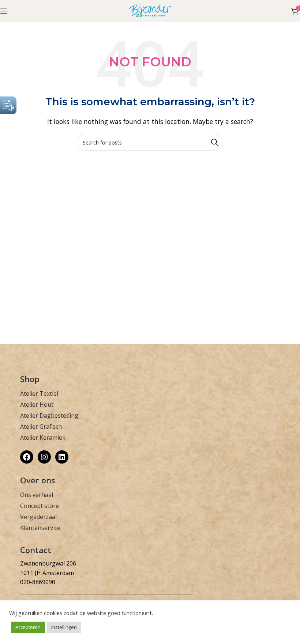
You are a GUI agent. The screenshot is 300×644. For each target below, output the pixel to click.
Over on (35, 480)
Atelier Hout (36, 404)
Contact (35, 549)
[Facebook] (26, 457)
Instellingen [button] (64, 627)
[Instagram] (44, 457)
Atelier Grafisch (41, 426)
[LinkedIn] (61, 457)
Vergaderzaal (38, 517)
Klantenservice (40, 528)
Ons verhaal (36, 495)
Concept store (39, 506)
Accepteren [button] (28, 627)
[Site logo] (150, 10)
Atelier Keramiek (42, 437)
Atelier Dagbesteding (49, 415)
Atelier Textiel (39, 393)
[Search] (214, 142)
